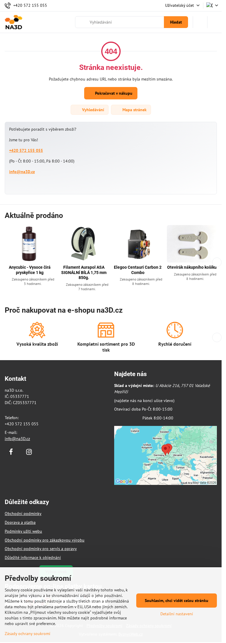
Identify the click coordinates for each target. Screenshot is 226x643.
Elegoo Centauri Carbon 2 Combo (138, 270)
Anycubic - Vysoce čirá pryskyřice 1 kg (30, 270)
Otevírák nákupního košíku (192, 267)
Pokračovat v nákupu (113, 93)
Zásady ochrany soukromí (27, 633)
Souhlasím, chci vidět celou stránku (176, 600)
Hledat (176, 22)
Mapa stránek (134, 109)
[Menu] (214, 22)
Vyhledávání (92, 109)
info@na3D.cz (22, 171)
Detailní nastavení (176, 613)
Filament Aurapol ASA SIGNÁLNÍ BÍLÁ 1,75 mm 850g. (84, 272)
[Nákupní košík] (200, 22)
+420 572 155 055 (26, 150)
